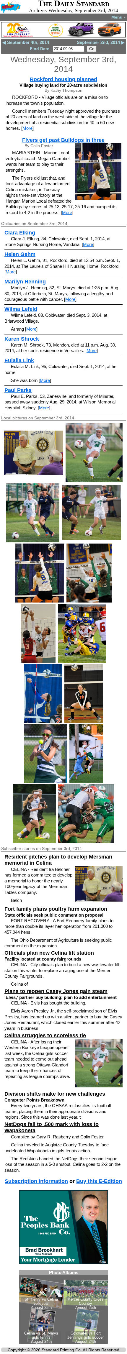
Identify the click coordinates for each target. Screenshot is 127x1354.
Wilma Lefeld (20, 309)
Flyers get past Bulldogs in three (63, 140)
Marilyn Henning (25, 282)
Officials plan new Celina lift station (49, 953)
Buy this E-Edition (99, 1181)
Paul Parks (18, 390)
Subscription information (36, 1181)
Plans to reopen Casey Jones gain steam (56, 991)
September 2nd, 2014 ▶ (101, 42)
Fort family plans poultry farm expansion (55, 909)
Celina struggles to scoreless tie (45, 1035)
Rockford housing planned (63, 79)
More (27, 128)
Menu (118, 17)
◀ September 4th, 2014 (25, 42)
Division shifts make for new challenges (54, 1094)
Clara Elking (19, 233)
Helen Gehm (19, 254)
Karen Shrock (21, 339)
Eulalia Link (19, 360)
